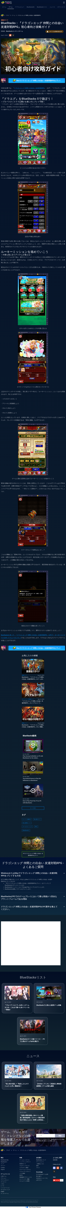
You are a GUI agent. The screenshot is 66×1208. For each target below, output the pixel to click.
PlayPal (3, 1169)
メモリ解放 (22, 1173)
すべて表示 (33, 808)
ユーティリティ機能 (24, 1179)
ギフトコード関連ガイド (28, 699)
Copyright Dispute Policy (14, 1201)
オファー (3, 1165)
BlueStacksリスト (42, 7)
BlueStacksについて (41, 1160)
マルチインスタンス (24, 1165)
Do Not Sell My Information (32, 1201)
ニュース (52, 7)
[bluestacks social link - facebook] (61, 1168)
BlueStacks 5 (4, 1161)
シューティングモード (25, 1161)
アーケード (3, 1182)
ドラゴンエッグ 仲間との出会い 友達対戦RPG (29, 15)
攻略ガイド (24, 675)
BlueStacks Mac (5, 1160)
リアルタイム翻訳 (23, 1167)
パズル (2, 1184)
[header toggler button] (64, 2)
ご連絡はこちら (40, 1163)
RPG (36, 826)
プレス (38, 1167)
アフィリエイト (40, 1161)
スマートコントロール (25, 1169)
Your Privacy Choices (35, 1207)
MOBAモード (22, 1163)
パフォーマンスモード (25, 1171)
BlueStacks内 (30, 7)
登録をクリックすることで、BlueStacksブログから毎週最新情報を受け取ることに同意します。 (50, 1140)
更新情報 (55, 1160)
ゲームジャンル (5, 1174)
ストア (2, 1163)
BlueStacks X (26, 830)
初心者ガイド (37, 819)
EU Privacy (23, 1201)
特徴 (20, 1157)
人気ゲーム (3, 1176)
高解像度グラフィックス (25, 1177)
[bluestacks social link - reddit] (58, 1168)
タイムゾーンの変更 (24, 1181)
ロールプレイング (27, 826)
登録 (60, 1135)
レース (2, 1185)
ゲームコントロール (24, 1160)
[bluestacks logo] (6, 2)
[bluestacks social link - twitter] (54, 1171)
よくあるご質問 (57, 1157)
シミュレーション (5, 1187)
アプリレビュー (19, 7)
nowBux (3, 1167)
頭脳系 (2, 1191)
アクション (3, 1178)
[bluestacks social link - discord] (54, 1168)
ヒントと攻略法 (27, 819)
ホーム (4, 7)
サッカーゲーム (5, 1193)
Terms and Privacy (5, 1201)
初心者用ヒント (27, 823)
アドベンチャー (5, 1180)
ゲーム (11, 7)
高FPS (21, 1175)
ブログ (7, 15)
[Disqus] (31, 943)
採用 (37, 1165)
